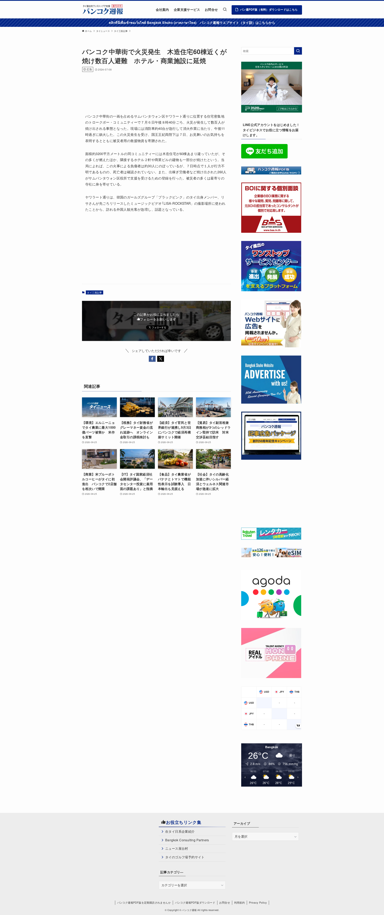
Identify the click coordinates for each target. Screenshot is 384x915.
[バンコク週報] (102, 9)
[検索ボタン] (224, 9)
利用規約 (239, 902)
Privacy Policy (258, 902)
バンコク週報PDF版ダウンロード (195, 902)
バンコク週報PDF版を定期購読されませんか (144, 902)
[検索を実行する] (298, 51)
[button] (152, 359)
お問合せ (224, 902)
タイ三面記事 (94, 292)
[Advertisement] (155, 87)
